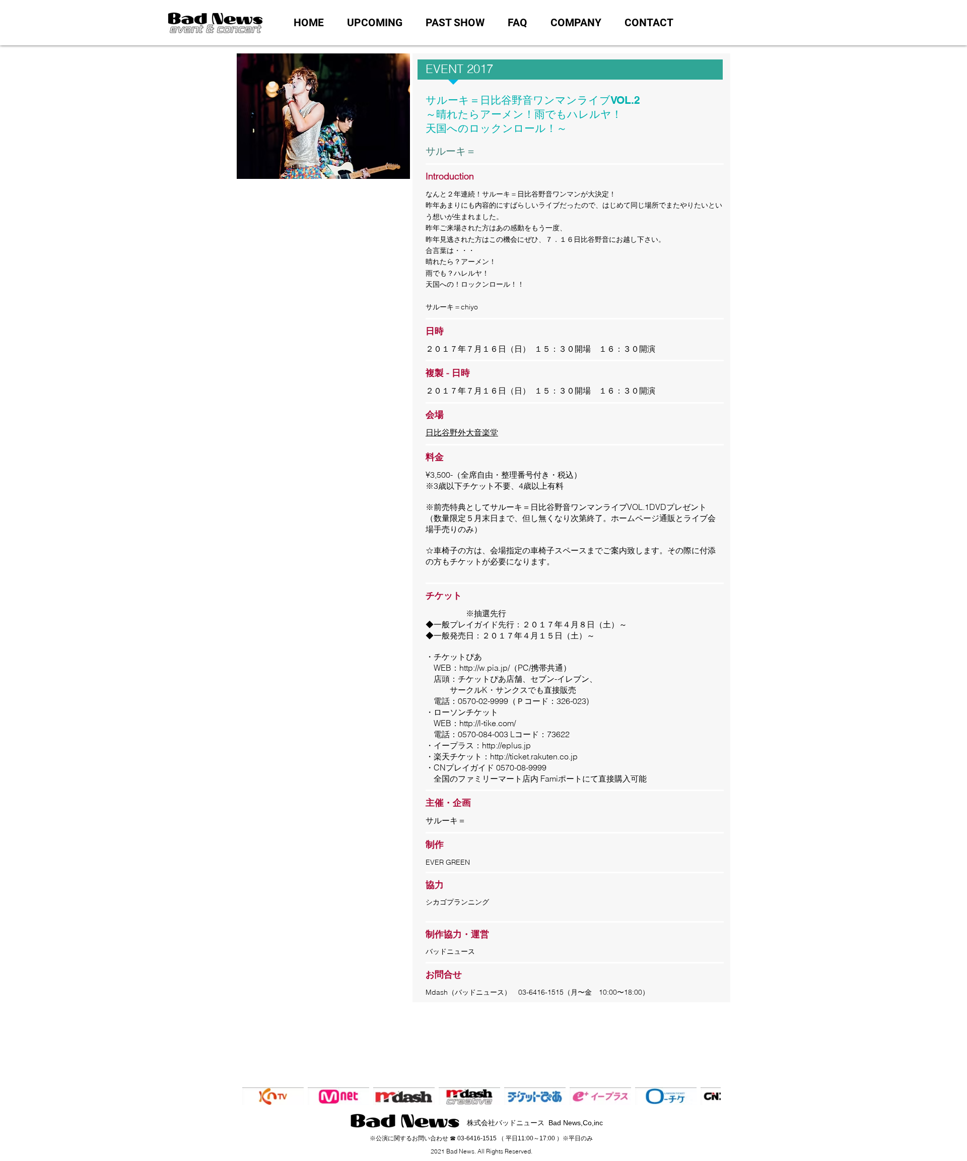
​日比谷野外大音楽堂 (462, 432)
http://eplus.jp (506, 745)
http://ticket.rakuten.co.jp (534, 756)
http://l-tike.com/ (487, 723)
